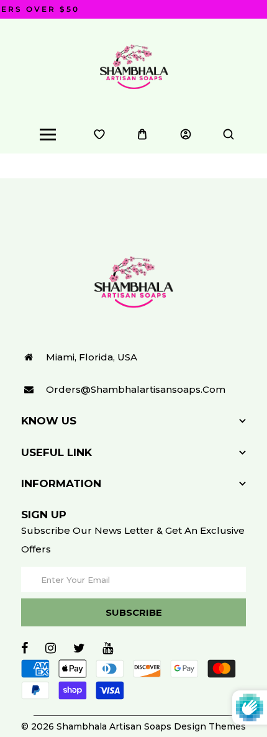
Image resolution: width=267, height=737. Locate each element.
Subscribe (134, 612)
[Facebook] (24, 648)
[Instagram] (50, 648)
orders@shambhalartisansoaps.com (135, 389)
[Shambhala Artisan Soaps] (134, 66)
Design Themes (210, 726)
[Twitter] (79, 648)
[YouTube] (107, 648)
